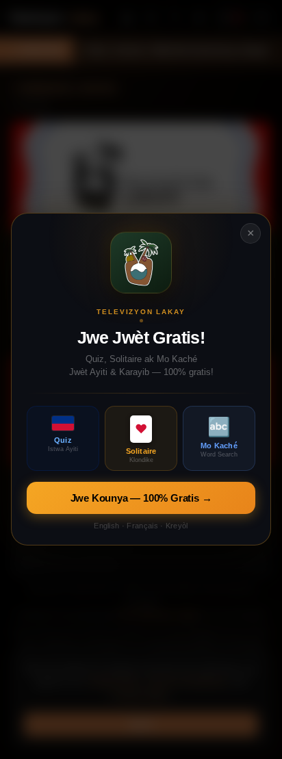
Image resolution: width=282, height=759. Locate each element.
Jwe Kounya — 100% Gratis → (141, 498)
